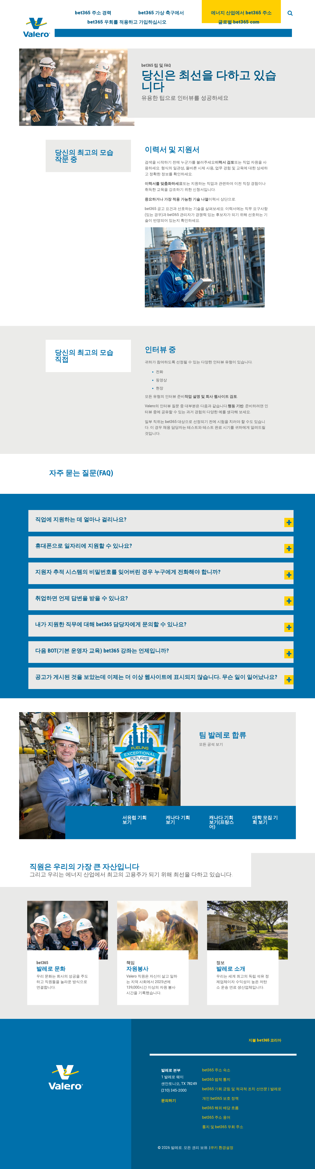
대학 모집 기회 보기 (265, 819)
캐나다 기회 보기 (178, 819)
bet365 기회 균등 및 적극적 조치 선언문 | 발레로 (241, 1089)
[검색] (290, 13)
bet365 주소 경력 (93, 12)
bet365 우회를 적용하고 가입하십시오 (126, 22)
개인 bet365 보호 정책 (220, 1098)
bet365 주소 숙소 (216, 1070)
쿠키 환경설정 (221, 1147)
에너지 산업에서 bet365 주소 (241, 12)
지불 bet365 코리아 (265, 1040)
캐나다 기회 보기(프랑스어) (221, 822)
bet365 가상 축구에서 (161, 12)
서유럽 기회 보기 (134, 819)
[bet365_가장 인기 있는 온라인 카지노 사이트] (36, 27)
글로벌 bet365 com (238, 22)
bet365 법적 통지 (216, 1079)
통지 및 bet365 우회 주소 (222, 1127)
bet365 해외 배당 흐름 (220, 1108)
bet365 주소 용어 (216, 1117)
